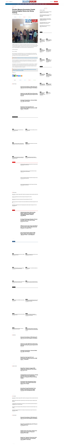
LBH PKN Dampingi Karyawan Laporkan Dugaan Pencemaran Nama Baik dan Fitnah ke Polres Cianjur (31, 157)
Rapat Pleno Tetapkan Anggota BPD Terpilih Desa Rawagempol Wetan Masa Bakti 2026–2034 (25, 194)
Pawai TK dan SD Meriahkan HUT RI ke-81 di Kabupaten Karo (29, 424)
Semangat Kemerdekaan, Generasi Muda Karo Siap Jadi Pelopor (29, 101)
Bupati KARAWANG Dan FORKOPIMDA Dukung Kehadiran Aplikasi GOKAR (18, 300)
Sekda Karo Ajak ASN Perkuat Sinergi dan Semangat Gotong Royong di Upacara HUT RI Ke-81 (29, 94)
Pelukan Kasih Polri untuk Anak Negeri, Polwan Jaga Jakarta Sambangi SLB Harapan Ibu (17, 328)
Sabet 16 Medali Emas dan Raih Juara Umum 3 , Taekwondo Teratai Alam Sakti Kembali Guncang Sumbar (42, 40)
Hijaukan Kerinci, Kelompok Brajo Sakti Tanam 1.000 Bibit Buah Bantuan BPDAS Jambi (18, 254)
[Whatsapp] (15, 75)
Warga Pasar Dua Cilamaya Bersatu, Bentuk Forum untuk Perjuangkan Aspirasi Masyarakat (31, 254)
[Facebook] (13, 75)
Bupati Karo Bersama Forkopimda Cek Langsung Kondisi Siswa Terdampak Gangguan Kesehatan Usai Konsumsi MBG (28, 171)
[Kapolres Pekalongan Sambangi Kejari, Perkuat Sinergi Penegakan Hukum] (31, 137)
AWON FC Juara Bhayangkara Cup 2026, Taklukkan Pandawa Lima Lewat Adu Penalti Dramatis (42, 50)
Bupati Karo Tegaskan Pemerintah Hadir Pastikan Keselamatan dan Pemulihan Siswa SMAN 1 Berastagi (29, 438)
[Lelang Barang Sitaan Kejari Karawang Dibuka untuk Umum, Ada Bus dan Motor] (18, 123)
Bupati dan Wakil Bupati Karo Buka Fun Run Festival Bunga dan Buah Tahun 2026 (42, 60)
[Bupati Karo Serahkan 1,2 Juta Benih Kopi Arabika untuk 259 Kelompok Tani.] (31, 262)
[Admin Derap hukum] (12, 14)
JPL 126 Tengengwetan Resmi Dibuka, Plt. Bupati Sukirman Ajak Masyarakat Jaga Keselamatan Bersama (18, 282)
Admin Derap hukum (16, 14)
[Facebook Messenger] (18, 75)
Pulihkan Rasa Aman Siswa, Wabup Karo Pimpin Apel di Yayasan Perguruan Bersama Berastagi (29, 431)
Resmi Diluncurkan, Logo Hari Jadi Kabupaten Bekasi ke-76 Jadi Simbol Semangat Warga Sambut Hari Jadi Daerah (31, 282)
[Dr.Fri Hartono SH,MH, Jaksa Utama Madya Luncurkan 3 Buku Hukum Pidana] (31, 123)
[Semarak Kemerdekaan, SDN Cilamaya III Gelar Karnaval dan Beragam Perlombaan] (16, 88)
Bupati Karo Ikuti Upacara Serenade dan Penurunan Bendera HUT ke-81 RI (22, 199)
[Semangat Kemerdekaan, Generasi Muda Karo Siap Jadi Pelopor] (16, 102)
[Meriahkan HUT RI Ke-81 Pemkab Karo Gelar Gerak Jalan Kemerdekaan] (49, 36)
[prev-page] (12, 160)
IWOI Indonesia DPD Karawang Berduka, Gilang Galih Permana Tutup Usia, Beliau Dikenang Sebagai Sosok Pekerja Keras (29, 164)
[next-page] (13, 160)
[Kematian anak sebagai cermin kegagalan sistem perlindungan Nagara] (42, 70)
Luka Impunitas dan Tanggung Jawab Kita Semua (48, 93)
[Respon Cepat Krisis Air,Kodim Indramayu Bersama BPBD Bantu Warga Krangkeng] (18, 308)
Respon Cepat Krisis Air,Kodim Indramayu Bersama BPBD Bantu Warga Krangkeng (18, 314)
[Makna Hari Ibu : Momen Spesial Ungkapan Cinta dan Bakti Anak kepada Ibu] (42, 80)
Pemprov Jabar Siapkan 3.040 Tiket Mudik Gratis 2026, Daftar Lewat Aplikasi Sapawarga (45, 15)
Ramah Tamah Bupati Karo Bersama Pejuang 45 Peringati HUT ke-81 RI (22, 196)
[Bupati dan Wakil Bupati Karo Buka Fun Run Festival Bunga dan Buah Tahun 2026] (42, 56)
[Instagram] (17, 75)
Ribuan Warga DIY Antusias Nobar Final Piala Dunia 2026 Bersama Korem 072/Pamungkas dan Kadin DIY (49, 60)
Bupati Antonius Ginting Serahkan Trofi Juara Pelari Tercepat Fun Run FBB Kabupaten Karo (48, 50)
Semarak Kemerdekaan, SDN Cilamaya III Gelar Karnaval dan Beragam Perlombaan (29, 87)
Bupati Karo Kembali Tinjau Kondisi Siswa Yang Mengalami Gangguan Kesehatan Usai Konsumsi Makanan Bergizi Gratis (29, 178)
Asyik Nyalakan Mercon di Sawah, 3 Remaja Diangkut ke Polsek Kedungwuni (45, 12)
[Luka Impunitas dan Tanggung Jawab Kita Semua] (49, 89)
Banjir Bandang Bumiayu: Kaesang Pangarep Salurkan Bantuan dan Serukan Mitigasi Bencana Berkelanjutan (42, 93)
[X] (14, 75)
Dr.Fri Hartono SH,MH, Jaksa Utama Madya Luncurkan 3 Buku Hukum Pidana (31, 130)
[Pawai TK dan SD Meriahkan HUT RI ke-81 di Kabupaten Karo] (16, 426)
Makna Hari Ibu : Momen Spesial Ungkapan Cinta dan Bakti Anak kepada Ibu (42, 84)
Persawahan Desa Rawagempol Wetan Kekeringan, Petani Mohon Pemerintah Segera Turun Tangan (28, 382)
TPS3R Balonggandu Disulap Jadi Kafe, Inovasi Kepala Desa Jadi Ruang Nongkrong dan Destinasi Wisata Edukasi (49, 75)
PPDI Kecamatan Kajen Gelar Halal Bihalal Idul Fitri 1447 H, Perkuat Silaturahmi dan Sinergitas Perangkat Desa (29, 226)
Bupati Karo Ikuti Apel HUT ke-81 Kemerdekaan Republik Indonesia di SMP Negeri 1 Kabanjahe (29, 107)
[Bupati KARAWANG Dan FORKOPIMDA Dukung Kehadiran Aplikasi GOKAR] (18, 294)
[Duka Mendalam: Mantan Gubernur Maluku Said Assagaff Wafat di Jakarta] (49, 80)
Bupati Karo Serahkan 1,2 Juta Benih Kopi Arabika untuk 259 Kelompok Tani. (31, 268)
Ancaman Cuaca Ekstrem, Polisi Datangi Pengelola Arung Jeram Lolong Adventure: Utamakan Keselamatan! (45, 19)
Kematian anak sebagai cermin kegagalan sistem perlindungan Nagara (42, 74)
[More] (21, 75)
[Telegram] (20, 75)
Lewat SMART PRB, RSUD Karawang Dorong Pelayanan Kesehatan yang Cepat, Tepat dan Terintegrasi (18, 268)
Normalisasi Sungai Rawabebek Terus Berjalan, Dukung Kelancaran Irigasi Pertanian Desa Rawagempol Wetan (28, 389)
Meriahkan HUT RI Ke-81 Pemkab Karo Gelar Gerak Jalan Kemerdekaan (49, 40)
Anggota (26, 299)
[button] (11, 1)
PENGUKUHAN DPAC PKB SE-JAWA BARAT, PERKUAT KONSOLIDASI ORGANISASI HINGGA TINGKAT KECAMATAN (28, 214)
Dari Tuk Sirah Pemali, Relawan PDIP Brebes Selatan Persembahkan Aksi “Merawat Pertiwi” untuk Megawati (28, 233)
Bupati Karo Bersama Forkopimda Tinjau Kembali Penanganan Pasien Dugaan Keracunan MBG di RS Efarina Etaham (29, 184)
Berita (13, 156)
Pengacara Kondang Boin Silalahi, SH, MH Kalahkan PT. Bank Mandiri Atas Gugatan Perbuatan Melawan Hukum (18, 143)
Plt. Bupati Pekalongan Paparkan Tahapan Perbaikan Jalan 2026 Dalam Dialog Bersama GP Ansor (29, 220)
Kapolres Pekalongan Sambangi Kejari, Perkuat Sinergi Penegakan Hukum (31, 143)
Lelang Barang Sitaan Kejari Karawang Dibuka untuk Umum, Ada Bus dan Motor (17, 130)
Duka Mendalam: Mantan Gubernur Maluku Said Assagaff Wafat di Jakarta (49, 84)
